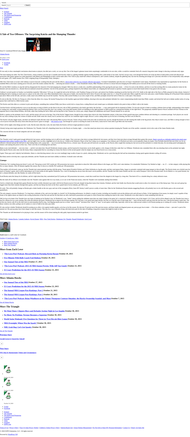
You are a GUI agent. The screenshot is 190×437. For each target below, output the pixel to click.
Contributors (8, 17)
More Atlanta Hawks (10, 243)
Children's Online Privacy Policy (49, 428)
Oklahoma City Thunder (63, 219)
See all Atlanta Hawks (7, 302)
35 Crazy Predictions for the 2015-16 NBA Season (24, 270)
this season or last (56, 121)
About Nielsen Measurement (83, 428)
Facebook (7, 63)
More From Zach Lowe (11, 241)
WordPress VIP (13, 434)
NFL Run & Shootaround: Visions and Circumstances (18, 352)
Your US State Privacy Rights (29, 428)
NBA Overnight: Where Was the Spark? (20, 323)
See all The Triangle (6, 331)
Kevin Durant (34, 219)
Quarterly (7, 22)
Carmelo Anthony (23, 219)
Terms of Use (4, 428)
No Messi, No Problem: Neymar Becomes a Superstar (26, 315)
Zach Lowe (5, 59)
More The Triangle (10, 245)
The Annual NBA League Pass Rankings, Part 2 (23, 290)
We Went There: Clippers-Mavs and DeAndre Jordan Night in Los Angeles (34, 311)
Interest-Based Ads (67, 428)
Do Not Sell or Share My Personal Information (107, 428)
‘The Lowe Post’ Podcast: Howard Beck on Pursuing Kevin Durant (31, 254)
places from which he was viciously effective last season (82, 82)
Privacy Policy (14, 428)
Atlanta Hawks (4, 54)
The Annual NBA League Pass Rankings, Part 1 (23, 294)
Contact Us (126, 428)
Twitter (6, 64)
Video (6, 20)
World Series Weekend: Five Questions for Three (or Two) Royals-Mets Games (36, 319)
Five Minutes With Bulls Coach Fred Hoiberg (22, 258)
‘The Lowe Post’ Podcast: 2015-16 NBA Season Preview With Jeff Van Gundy (36, 266)
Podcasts (6, 19)
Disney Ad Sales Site (137, 428)
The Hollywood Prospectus (12, 15)
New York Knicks (49, 219)
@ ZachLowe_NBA (11, 238)
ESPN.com (7, 24)
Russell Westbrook (78, 219)
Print (1, 68)
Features (6, 11)
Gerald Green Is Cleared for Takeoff (12, 339)
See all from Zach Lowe (7, 274)
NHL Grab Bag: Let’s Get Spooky (18, 327)
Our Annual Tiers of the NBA (16, 262)
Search (4, 5)
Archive (2, 238)
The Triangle (8, 13)
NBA (41, 219)
